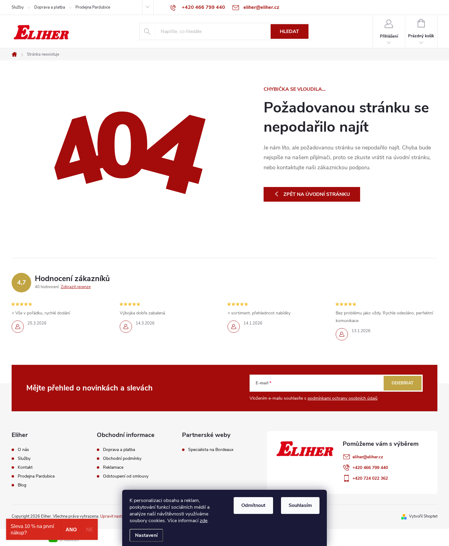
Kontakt (25, 467)
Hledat (289, 31)
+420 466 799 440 (370, 468)
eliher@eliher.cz (367, 457)
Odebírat (403, 383)
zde (203, 520)
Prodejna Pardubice (92, 7)
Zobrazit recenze (76, 287)
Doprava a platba (49, 7)
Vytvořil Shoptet (423, 516)
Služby (18, 7)
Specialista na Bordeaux (210, 449)
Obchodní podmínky (122, 458)
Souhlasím (300, 505)
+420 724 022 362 (370, 478)
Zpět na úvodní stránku (316, 194)
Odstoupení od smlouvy (125, 476)
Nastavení (146, 535)
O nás (23, 449)
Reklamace (113, 467)
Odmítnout (253, 505)
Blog (22, 485)
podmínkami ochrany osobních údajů (343, 398)
